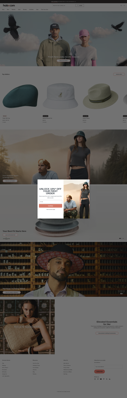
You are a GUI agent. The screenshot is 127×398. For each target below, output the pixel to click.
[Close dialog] (88, 181)
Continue (50, 206)
